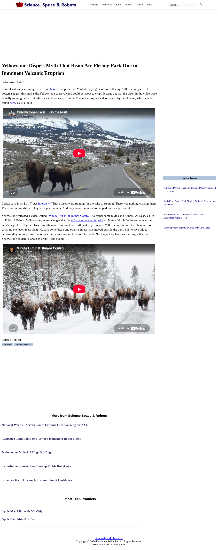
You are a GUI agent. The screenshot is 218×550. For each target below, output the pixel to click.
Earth (118, 4)
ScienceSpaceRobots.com (109, 538)
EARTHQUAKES (23, 344)
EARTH (7, 344)
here (41, 89)
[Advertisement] (109, 32)
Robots (128, 4)
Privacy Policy (118, 544)
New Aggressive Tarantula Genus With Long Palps (187, 228)
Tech (149, 4)
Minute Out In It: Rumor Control (69, 215)
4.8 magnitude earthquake (87, 220)
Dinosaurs (107, 4)
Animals (94, 4)
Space (139, 4)
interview (44, 203)
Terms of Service (101, 544)
